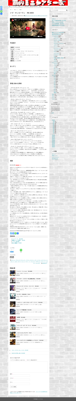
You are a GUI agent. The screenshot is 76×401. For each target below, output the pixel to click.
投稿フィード (54, 155)
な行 (55, 82)
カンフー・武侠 (57, 40)
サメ (55, 67)
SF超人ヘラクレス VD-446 (57, 22)
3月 (53, 130)
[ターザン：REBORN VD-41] (12, 296)
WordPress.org (55, 158)
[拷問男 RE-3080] (12, 319)
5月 (53, 128)
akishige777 (44, 263)
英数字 (55, 92)
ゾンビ (55, 65)
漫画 (55, 73)
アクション (56, 36)
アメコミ (55, 63)
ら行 (55, 87)
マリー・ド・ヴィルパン (30, 261)
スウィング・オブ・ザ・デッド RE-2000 (26, 325)
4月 (53, 129)
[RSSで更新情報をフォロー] (65, 1)
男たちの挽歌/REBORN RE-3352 (59, 20)
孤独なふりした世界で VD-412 (18, 240)
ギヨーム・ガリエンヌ (15, 260)
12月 (54, 121)
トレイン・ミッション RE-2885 (24, 271)
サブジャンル (54, 62)
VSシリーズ (56, 68)
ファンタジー (56, 49)
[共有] (1, 14)
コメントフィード (55, 157)
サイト (11, 382)
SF (54, 56)
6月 (53, 127)
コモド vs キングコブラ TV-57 (24, 332)
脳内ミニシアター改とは (13, 6)
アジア (53, 99)
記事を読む (18, 275)
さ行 (55, 79)
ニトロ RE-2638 (15, 241)
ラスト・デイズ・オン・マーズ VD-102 (20, 350)
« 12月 (52, 112)
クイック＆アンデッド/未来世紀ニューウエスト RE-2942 (30, 340)
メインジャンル (30, 15)
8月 (53, 124)
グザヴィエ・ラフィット (41, 261)
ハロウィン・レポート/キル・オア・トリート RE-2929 (29, 302)
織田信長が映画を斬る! (34, 6)
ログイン (54, 153)
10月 (54, 122)
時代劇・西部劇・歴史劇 (59, 57)
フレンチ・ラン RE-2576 (17, 238)
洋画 (39, 15)
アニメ (53, 97)
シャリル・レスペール (41, 260)
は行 (55, 84)
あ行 (26, 15)
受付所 (40, 6)
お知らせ (54, 18)
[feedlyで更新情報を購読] (63, 1)
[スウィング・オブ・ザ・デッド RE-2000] (12, 327)
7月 (53, 125)
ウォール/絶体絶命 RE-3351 (58, 23)
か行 (55, 78)
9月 (53, 123)
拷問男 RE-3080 (21, 317)
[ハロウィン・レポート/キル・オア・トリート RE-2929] (12, 304)
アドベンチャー (57, 38)
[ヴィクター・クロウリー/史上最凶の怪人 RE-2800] (12, 280)
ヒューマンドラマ (43, 15)
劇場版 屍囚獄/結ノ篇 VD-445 (58, 25)
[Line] (1, 11)
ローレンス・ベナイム (25, 260)
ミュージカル (56, 53)
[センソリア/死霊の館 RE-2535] (12, 311)
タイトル (35, 15)
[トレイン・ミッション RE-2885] (12, 273)
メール (12, 378)
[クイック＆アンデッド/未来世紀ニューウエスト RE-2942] (12, 342)
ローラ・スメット (21, 261)
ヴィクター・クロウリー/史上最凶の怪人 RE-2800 (28, 278)
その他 (55, 61)
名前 (11, 373)
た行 (55, 81)
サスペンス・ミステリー (59, 43)
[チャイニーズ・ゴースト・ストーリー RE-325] (12, 288)
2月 (53, 131)
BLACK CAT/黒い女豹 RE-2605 (18, 353)
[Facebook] (1, 9)
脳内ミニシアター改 (17, 2)
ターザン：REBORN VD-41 (23, 294)
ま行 (55, 86)
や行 (55, 89)
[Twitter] (1, 7)
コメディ (55, 41)
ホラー (55, 51)
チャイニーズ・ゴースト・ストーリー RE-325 (28, 286)
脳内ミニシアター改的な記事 (23, 6)
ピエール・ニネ (33, 260)
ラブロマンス (56, 54)
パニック (55, 46)
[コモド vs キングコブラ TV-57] (12, 334)
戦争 (55, 59)
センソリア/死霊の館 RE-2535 (24, 309)
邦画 (53, 94)
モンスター (56, 70)
